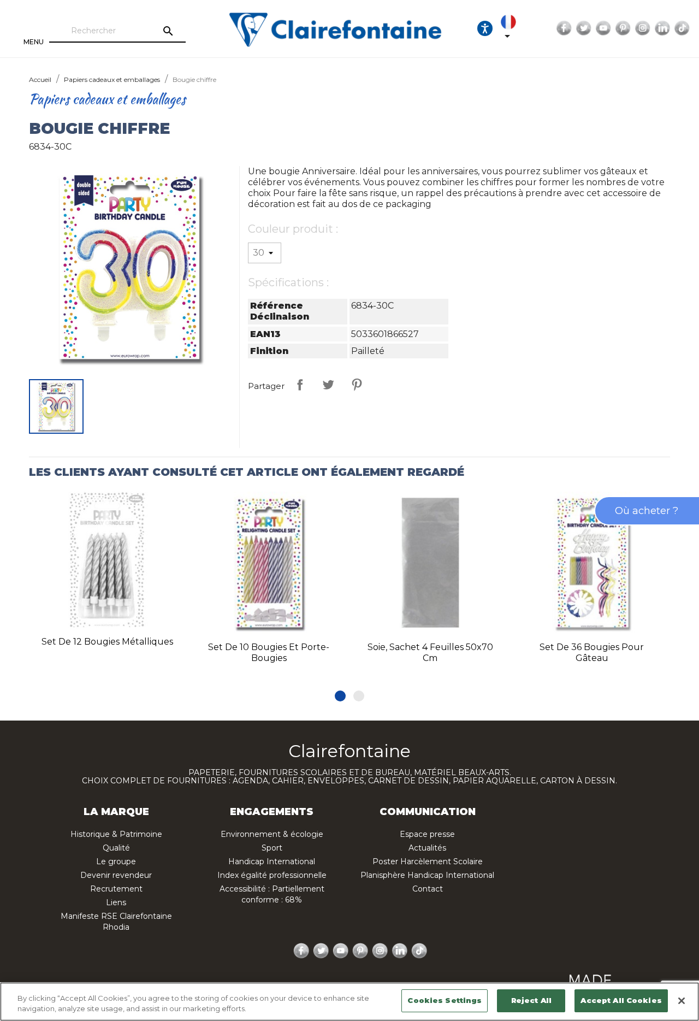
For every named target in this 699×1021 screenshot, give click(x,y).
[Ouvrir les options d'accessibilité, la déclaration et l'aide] (485, 28)
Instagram (642, 28)
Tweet (328, 385)
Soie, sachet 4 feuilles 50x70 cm (430, 652)
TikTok (682, 28)
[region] (349, 1001)
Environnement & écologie (272, 834)
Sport (272, 848)
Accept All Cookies (620, 1000)
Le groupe (116, 861)
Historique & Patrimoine (116, 834)
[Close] (682, 1001)
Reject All (531, 1000)
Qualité (116, 848)
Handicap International (271, 861)
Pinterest (623, 28)
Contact (427, 889)
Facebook (564, 28)
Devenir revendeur (116, 875)
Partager (300, 385)
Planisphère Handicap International (427, 875)
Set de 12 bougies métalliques (107, 641)
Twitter (584, 28)
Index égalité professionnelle (272, 875)
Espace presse (427, 834)
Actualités (427, 848)
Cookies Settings (444, 1000)
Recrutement (116, 889)
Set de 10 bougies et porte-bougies (268, 652)
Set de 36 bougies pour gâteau (592, 652)
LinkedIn (662, 28)
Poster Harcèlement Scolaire (427, 861)
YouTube (603, 28)
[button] (340, 696)
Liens (116, 902)
